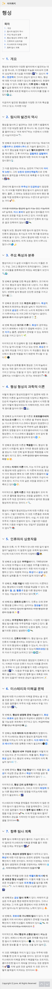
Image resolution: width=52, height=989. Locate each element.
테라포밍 (40, 648)
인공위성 (34, 186)
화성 (34, 324)
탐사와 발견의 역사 (13, 31)
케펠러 (32, 875)
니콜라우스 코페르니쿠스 (14, 146)
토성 (41, 346)
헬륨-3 (20, 590)
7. (7, 831)
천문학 (10, 77)
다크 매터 (38, 740)
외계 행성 (28, 882)
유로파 (10, 718)
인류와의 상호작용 (13, 41)
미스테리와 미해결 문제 (15, 44)
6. (7, 688)
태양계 (43, 788)
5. (7, 539)
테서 (40, 875)
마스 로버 (18, 211)
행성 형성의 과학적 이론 (15, 38)
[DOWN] (47, 984)
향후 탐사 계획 (11, 47)
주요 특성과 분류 (12, 34)
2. (7, 117)
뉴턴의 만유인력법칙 (28, 171)
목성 (43, 303)
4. (7, 386)
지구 (7, 331)
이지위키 (11, 3)
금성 (14, 310)
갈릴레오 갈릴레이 (39, 153)
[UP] (41, 984)
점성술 (37, 605)
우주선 (24, 186)
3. (7, 255)
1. (7, 59)
